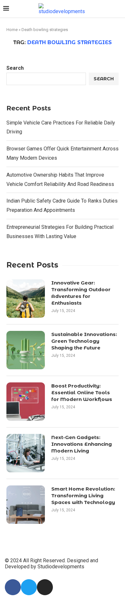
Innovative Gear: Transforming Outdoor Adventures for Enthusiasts (81, 293)
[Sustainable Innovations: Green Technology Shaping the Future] (25, 350)
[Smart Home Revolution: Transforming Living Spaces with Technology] (25, 504)
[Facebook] (13, 587)
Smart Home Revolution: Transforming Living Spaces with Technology (83, 495)
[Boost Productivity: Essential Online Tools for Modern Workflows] (25, 401)
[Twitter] (29, 587)
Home (12, 29)
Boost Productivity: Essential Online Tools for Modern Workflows (81, 392)
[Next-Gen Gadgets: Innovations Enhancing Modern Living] (25, 453)
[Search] (118, 9)
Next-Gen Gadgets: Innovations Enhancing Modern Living (81, 444)
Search (15, 68)
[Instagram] (45, 587)
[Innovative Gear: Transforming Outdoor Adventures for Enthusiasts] (25, 298)
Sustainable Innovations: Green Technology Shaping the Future (84, 341)
